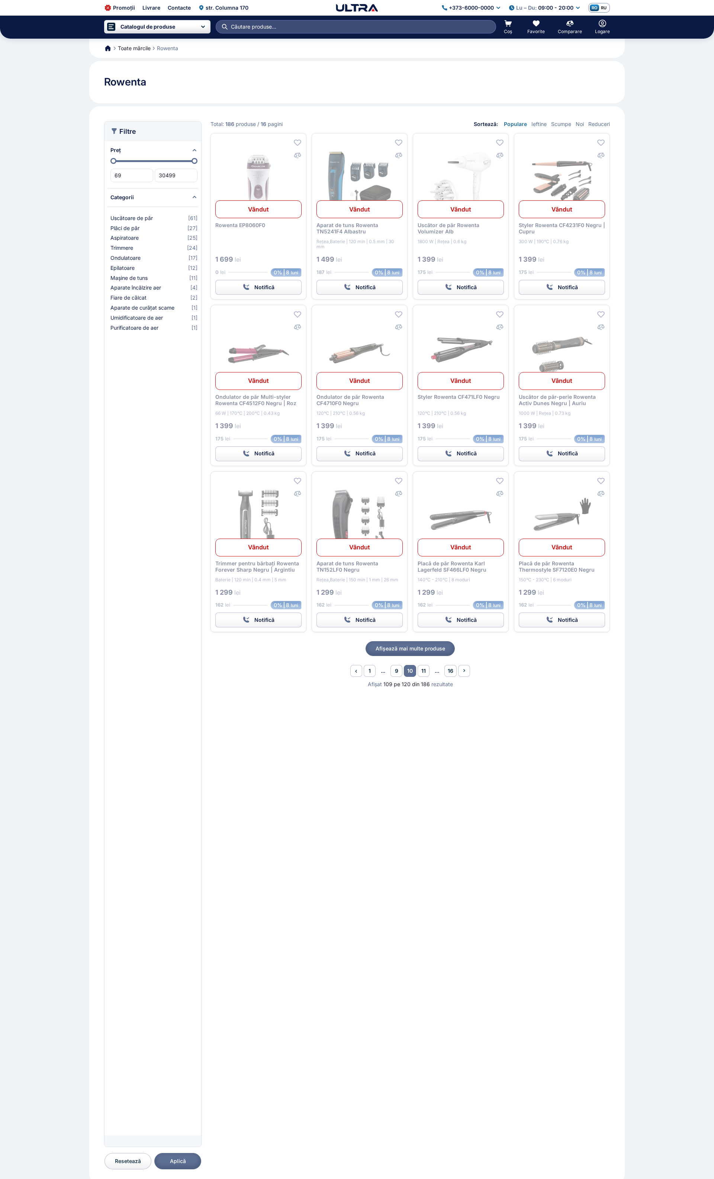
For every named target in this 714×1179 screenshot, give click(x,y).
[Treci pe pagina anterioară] (356, 671)
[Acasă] (357, 8)
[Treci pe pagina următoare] (464, 671)
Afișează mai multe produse (410, 648)
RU (604, 7)
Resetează (128, 1161)
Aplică (178, 1161)
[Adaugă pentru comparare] (297, 155)
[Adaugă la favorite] (297, 142)
